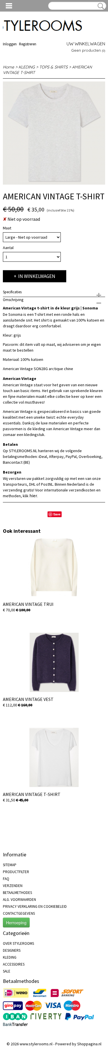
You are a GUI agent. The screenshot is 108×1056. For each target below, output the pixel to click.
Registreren (27, 44)
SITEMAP (9, 864)
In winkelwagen (36, 276)
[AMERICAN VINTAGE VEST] (54, 662)
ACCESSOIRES (13, 964)
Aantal (8, 247)
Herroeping (16, 922)
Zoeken (99, 6)
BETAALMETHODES (17, 892)
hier (33, 495)
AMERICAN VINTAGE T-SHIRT (31, 794)
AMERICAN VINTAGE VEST (28, 699)
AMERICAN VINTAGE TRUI (28, 604)
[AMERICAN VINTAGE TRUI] (54, 567)
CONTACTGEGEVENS (19, 913)
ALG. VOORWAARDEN (19, 899)
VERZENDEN (12, 885)
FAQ (6, 878)
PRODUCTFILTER (16, 871)
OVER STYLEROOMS (18, 943)
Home (8, 67)
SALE (6, 971)
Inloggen (10, 44)
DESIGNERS (11, 950)
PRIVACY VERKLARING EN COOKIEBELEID (35, 906)
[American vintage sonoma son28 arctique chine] (54, 133)
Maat (7, 228)
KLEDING (26, 67)
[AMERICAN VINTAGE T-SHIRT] (54, 757)
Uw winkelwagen (86, 44)
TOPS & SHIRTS (53, 67)
